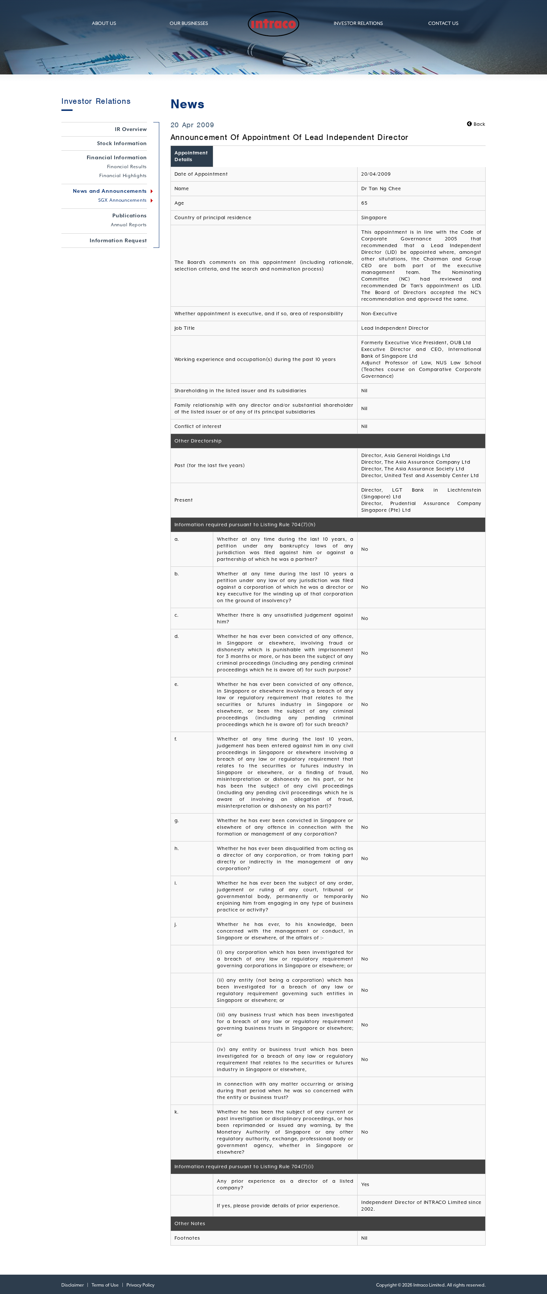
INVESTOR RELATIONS (358, 23)
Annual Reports (129, 224)
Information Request (118, 240)
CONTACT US (443, 23)
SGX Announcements (122, 200)
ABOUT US (104, 23)
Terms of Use (105, 1285)
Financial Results (127, 166)
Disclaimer (72, 1285)
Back (479, 124)
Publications (129, 215)
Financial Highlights (123, 175)
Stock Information (122, 143)
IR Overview (131, 129)
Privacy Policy (140, 1285)
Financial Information (117, 157)
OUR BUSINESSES (189, 23)
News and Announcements (110, 191)
